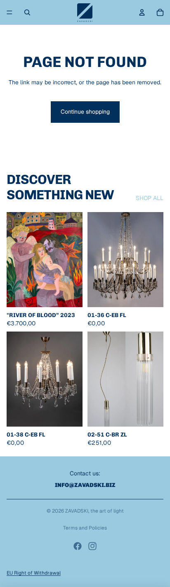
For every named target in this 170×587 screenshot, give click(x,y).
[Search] (27, 12)
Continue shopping (85, 111)
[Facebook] (78, 546)
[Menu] (9, 12)
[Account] (142, 12)
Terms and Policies (85, 528)
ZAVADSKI (76, 511)
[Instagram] (92, 546)
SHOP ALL (149, 198)
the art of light (107, 511)
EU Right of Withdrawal (34, 573)
